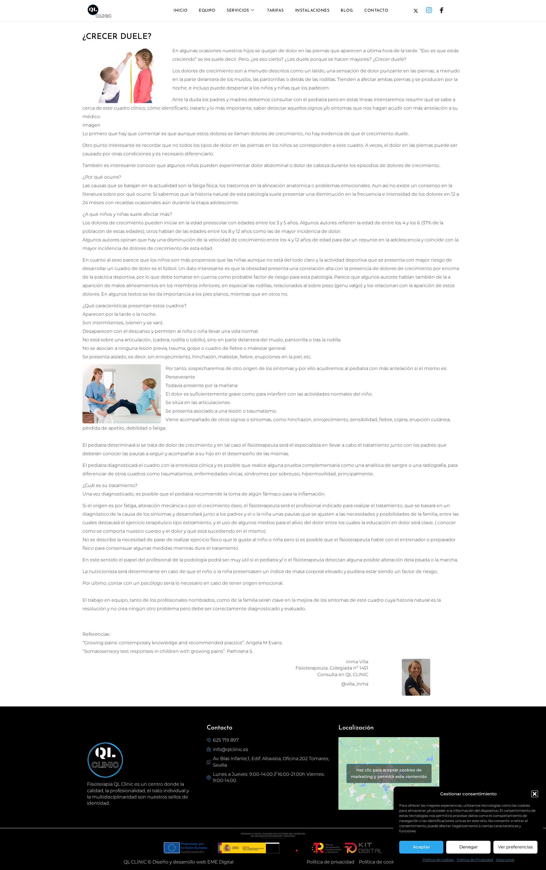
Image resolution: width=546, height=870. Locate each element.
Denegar (468, 847)
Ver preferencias (515, 847)
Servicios (238, 11)
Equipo (207, 11)
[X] (417, 11)
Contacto (376, 11)
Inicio (180, 11)
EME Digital (220, 862)
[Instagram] (430, 11)
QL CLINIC (135, 862)
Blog (347, 11)
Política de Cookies (438, 860)
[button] (534, 794)
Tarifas (275, 11)
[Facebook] (443, 11)
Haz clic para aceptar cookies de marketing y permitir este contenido (389, 773)
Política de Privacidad (475, 860)
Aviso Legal (505, 860)
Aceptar (421, 847)
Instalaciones (312, 11)
